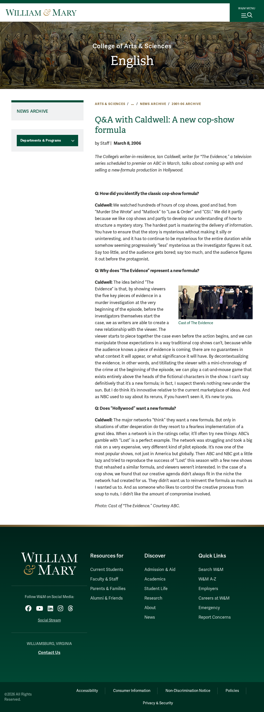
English (132, 61)
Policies (232, 691)
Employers (208, 588)
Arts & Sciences (110, 104)
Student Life (156, 588)
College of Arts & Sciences (132, 46)
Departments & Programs (40, 140)
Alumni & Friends (106, 598)
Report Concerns (215, 617)
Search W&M (211, 569)
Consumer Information (131, 691)
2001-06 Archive (186, 104)
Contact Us (49, 652)
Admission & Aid (159, 569)
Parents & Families (108, 588)
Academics (155, 579)
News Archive (153, 104)
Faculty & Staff (104, 579)
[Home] (41, 12)
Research (153, 598)
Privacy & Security (158, 703)
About (150, 607)
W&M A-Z (207, 579)
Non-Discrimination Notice (188, 691)
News (149, 617)
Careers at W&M (214, 598)
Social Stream (49, 620)
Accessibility (87, 691)
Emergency (209, 607)
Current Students (106, 569)
